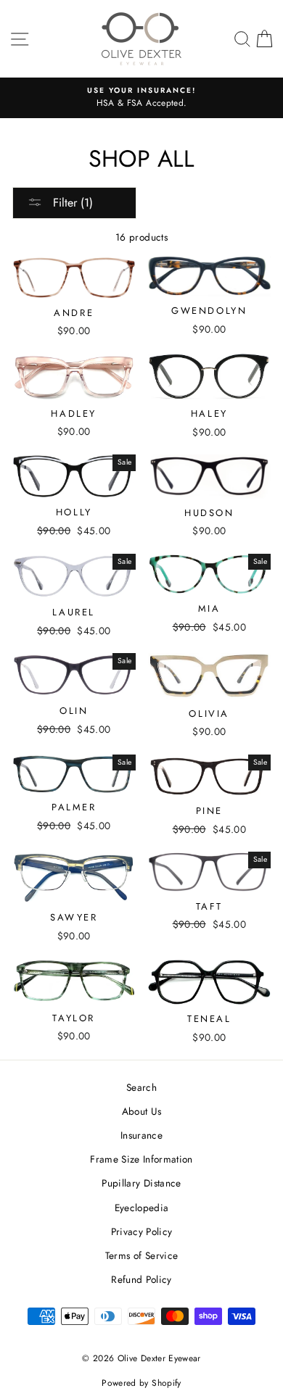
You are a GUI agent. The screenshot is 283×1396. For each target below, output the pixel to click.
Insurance (141, 1135)
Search (141, 1087)
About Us (142, 1111)
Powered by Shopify (141, 1382)
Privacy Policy (142, 1231)
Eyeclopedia (142, 1207)
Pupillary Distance (141, 1183)
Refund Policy (141, 1279)
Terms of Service (141, 1255)
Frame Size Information (141, 1159)
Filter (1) (71, 202)
